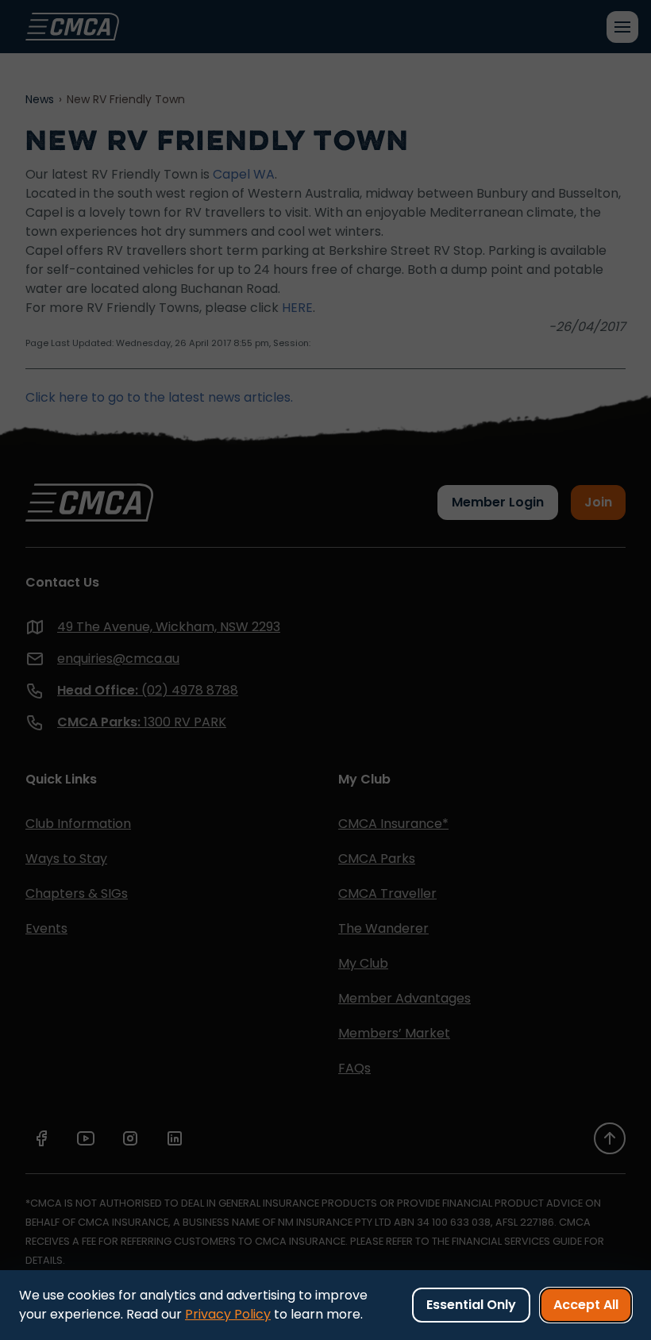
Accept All (585, 1305)
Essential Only (471, 1305)
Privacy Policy (228, 1314)
